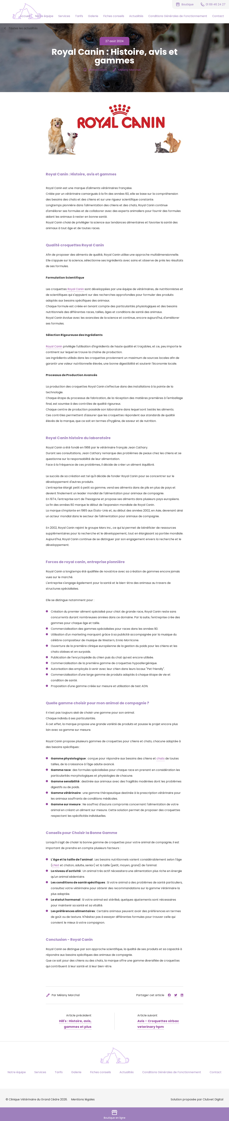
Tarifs (79, 16)
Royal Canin (75, 289)
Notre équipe (44, 16)
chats (161, 758)
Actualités (136, 16)
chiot (55, 865)
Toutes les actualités (20, 28)
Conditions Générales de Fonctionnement (177, 16)
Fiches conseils (113, 16)
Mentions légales (83, 1099)
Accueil (25, 16)
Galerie (93, 16)
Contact (218, 16)
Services (64, 16)
